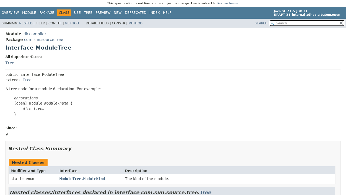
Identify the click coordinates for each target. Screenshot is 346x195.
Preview (103, 13)
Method (72, 23)
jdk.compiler (34, 34)
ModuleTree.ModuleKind (82, 179)
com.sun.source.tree (43, 39)
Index (154, 13)
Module (29, 13)
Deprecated (135, 13)
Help (167, 13)
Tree (88, 13)
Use (77, 13)
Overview (10, 13)
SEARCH (261, 23)
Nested (25, 23)
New (118, 13)
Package (46, 13)
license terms (227, 3)
